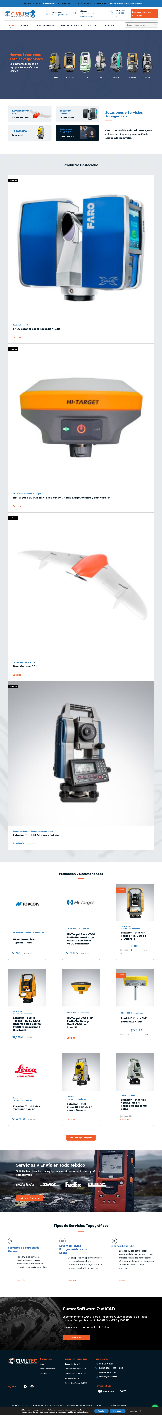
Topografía (19, 131)
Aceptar (101, 1411)
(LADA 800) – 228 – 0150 (111, 1368)
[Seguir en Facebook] (33, 12)
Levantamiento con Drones (75, 1374)
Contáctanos (109, 25)
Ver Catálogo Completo (81, 1137)
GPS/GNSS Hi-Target (32, 493)
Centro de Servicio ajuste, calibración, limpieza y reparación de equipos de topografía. (100, 53)
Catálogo (24, 25)
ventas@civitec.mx (108, 1376)
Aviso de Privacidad (118, 1405)
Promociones (38, 932)
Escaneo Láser (65, 111)
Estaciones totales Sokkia (42, 831)
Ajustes (133, 1411)
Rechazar (117, 1411)
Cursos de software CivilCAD (76, 1383)
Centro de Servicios (47, 1369)
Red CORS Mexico (72, 1378)
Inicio (11, 25)
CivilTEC (92, 25)
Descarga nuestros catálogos (141, 14)
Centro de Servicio (44, 25)
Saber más (21, 1280)
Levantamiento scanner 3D (75, 1369)
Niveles (28, 932)
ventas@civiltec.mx (60, 14)
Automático (18, 932)
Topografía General (72, 1364)
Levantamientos (20, 111)
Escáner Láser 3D (20, 325)
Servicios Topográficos (71, 25)
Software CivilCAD (66, 130)
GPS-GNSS (17, 493)
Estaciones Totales (21, 831)
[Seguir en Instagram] (33, 16)
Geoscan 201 (30, 662)
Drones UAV (18, 662)
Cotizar (17, 337)
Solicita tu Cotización (29, 1198)
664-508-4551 (106, 1363)
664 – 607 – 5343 (107, 1372)
